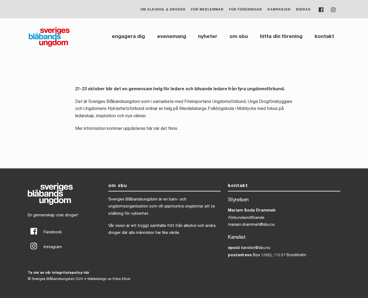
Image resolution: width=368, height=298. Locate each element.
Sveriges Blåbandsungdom (53, 279)
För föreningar (245, 9)
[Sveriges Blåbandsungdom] (49, 46)
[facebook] (321, 9)
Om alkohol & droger (163, 9)
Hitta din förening (281, 36)
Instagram (52, 247)
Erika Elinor (121, 279)
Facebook (52, 232)
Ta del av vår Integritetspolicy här (58, 273)
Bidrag (303, 9)
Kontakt (324, 36)
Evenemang (171, 36)
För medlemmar (207, 9)
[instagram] (333, 9)
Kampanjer (279, 9)
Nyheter (207, 36)
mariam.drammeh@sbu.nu (251, 225)
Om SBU (239, 36)
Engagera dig (128, 36)
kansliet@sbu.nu (255, 248)
